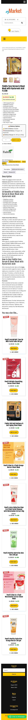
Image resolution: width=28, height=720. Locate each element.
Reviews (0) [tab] (12, 172)
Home (3, 47)
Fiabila (8, 120)
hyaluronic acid (6, 181)
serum (10, 179)
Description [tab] (7, 169)
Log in (14, 700)
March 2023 (14, 687)
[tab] (24, 2)
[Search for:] (14, 670)
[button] (6, 144)
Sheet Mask (16, 165)
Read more (14, 348)
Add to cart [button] (14, 432)
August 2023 (14, 685)
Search (22, 23)
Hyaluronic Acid (9, 165)
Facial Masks (19, 47)
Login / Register (13, 30)
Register (14, 697)
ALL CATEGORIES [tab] (11, 19)
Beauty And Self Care (10, 47)
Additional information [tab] (18, 169)
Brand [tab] (5, 172)
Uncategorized (14, 709)
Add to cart (16, 140)
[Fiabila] (8, 152)
